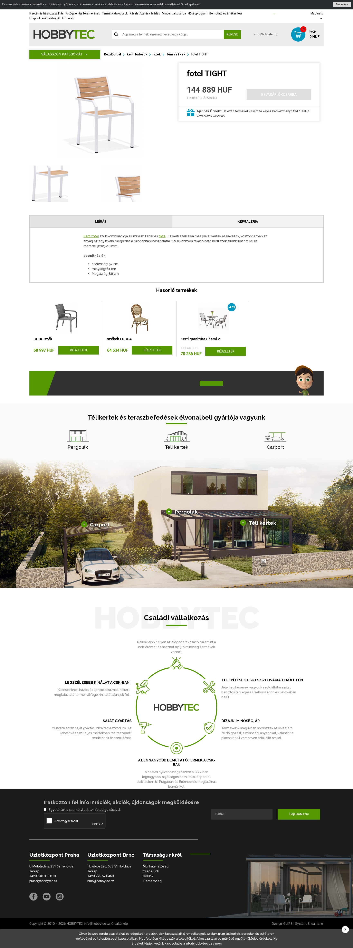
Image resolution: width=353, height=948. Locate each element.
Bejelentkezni (299, 814)
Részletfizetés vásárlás (145, 13)
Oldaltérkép (119, 924)
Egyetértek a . (84, 810)
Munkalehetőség (156, 866)
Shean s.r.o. (316, 924)
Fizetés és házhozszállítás (46, 13)
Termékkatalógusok (115, 13)
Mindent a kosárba (174, 13)
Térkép (34, 871)
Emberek (68, 18)
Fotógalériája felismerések (83, 13)
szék (157, 54)
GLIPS (288, 924)
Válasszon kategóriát (62, 54)
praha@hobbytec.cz (43, 881)
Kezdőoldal (112, 54)
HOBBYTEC (75, 924)
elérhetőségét (51, 18)
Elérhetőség (152, 881)
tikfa (162, 236)
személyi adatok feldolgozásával (94, 810)
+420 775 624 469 (100, 876)
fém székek (176, 54)
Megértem (342, 4)
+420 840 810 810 (42, 876)
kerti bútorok (137, 54)
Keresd (232, 34)
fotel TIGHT (199, 54)
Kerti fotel (91, 236)
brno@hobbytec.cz (100, 881)
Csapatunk (151, 871)
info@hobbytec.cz (266, 34)
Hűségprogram (197, 13)
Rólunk (148, 876)
